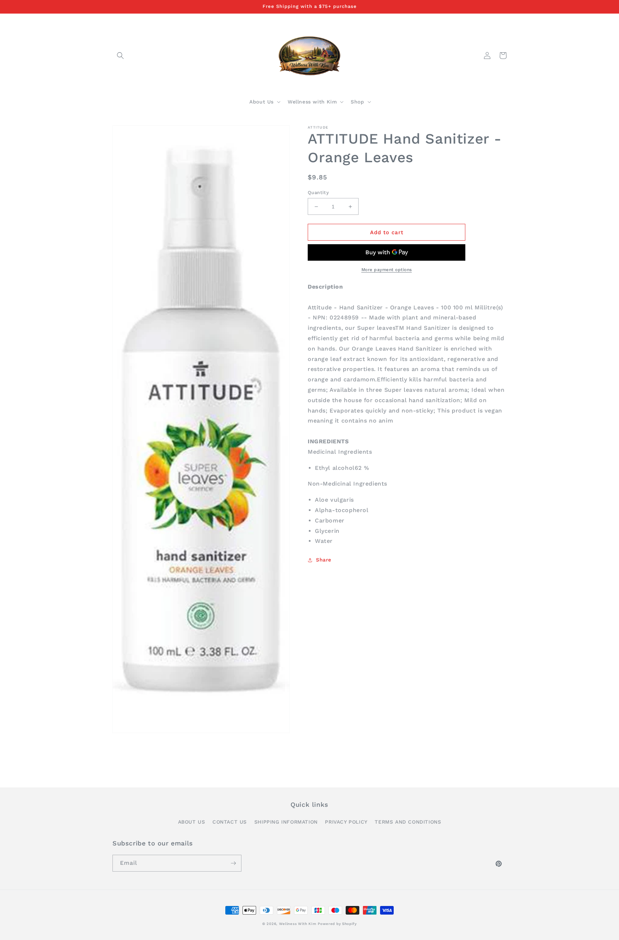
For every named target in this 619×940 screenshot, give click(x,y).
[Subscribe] (233, 863)
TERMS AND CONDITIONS (408, 822)
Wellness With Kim (297, 924)
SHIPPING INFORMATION (286, 822)
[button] (120, 55)
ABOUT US (191, 822)
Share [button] (323, 560)
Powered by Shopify (337, 924)
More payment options (386, 269)
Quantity (318, 192)
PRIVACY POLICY (346, 822)
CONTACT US (229, 822)
